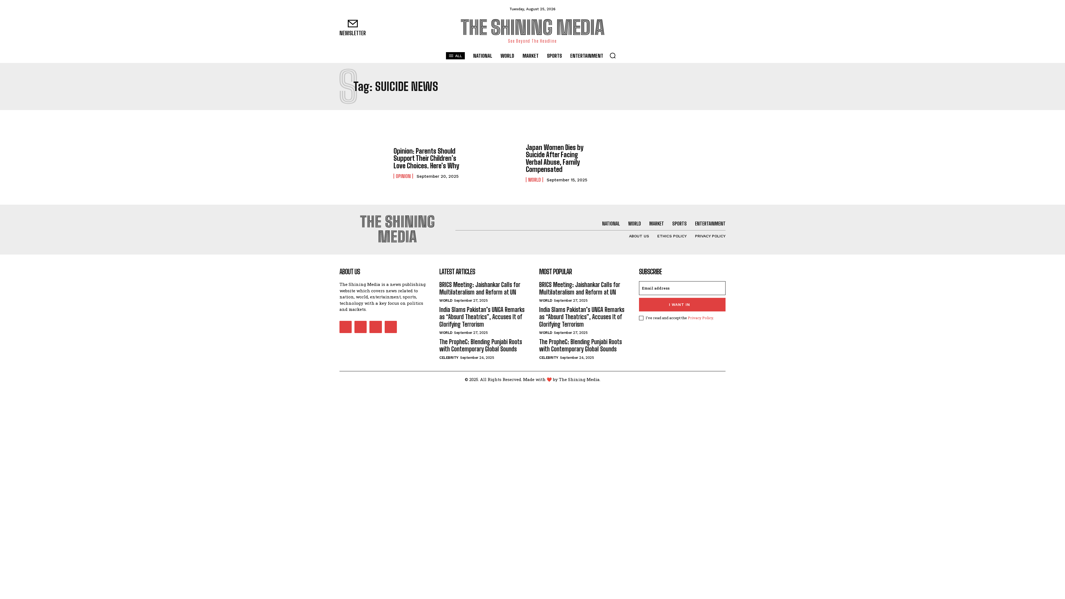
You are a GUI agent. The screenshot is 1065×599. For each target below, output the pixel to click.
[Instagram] (708, 28)
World (534, 179)
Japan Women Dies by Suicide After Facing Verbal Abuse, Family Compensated (555, 158)
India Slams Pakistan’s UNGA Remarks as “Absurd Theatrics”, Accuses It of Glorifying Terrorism (481, 317)
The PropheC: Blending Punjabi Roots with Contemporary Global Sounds (480, 345)
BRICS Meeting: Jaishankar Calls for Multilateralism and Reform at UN (479, 288)
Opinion (403, 176)
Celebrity (448, 358)
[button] (612, 55)
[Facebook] (696, 28)
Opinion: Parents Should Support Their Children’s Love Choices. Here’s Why (426, 158)
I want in (679, 305)
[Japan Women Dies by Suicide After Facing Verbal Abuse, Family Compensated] (496, 163)
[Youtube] (391, 327)
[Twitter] (721, 28)
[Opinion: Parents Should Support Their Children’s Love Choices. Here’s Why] (363, 163)
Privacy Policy (700, 317)
